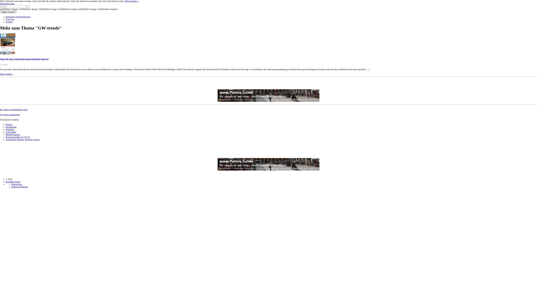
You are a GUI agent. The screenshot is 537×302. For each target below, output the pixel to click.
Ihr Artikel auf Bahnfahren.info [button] (13, 109)
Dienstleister (11, 127)
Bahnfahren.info (7, 4)
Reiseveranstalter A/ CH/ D (18, 137)
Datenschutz (16, 184)
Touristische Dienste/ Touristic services (23, 139)
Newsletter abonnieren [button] (10, 115)
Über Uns (10, 19)
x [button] (138, 1)
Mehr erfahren (131, 1)
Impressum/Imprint (19, 187)
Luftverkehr (11, 132)
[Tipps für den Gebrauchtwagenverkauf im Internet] (7, 53)
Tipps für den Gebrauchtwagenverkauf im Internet (24, 59)
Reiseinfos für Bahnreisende (18, 17)
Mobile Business (13, 134)
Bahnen (9, 124)
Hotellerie (10, 129)
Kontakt (9, 22)
